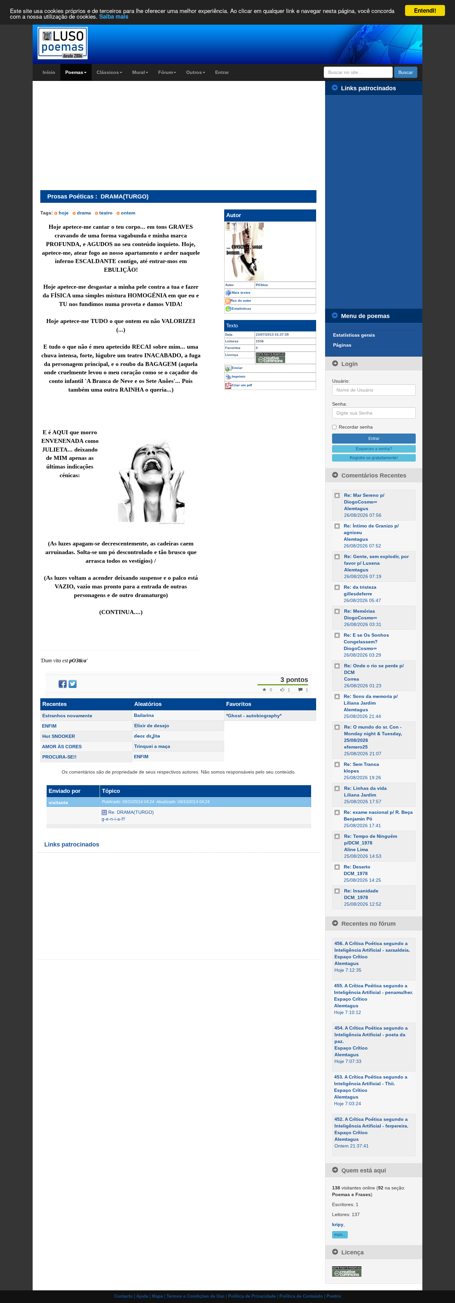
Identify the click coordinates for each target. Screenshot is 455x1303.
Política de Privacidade (252, 1296)
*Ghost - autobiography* (253, 715)
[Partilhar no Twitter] (73, 684)
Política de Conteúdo (301, 1296)
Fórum (165, 72)
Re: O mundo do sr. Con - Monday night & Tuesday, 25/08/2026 (373, 733)
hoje (64, 212)
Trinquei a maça (152, 746)
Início (49, 72)
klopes (351, 771)
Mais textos (241, 292)
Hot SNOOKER (58, 736)
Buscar (405, 72)
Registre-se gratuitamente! (374, 458)
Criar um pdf (242, 385)
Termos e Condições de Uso (196, 1296)
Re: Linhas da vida (365, 788)
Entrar (222, 72)
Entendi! (425, 10)
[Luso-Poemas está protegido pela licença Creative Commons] (346, 1271)
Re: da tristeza (360, 587)
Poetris (333, 1296)
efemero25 (356, 747)
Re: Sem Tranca (361, 764)
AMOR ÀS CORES (62, 746)
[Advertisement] (96, 135)
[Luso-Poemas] (81, 43)
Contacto (123, 1296)
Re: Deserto (357, 866)
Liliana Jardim (360, 795)
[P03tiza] (270, 251)
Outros (194, 72)
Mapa (157, 1296)
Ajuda (142, 1296)
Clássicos (108, 72)
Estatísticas (241, 308)
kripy (337, 1224)
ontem (128, 212)
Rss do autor (240, 300)
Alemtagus (356, 508)
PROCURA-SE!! (59, 757)
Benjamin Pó (358, 818)
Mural (138, 72)
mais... (340, 1234)
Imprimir (238, 376)
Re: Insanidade (361, 890)
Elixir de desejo (151, 725)
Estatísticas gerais (354, 335)
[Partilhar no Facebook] (63, 684)
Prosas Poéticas (70, 196)
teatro (106, 212)
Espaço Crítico (351, 956)
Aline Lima (356, 849)
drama (84, 212)
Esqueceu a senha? (374, 449)
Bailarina (144, 715)
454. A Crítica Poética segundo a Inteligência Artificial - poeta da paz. (371, 1034)
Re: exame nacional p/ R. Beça (378, 812)
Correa (351, 679)
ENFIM (49, 726)
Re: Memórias (359, 611)
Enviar (237, 368)
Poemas (74, 72)
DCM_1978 (356, 873)
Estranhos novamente (67, 715)
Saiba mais (113, 17)
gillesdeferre (358, 593)
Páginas (342, 345)
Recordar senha (356, 427)
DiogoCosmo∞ (360, 617)
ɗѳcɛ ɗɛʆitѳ (147, 736)
